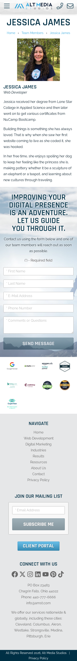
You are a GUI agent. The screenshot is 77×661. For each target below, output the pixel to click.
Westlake (21, 630)
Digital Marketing (38, 444)
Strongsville (39, 630)
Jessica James (60, 33)
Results (38, 456)
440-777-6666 (44, 597)
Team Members (32, 33)
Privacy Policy (38, 480)
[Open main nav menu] (6, 6)
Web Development (38, 438)
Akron (56, 624)
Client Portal (38, 546)
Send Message (38, 343)
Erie (47, 636)
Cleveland (23, 624)
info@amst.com (38, 603)
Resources (38, 462)
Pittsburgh (35, 636)
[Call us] (59, 6)
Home (11, 33)
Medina (56, 630)
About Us (38, 468)
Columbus (41, 624)
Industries (38, 450)
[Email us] (70, 6)
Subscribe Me (38, 524)
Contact (38, 474)
